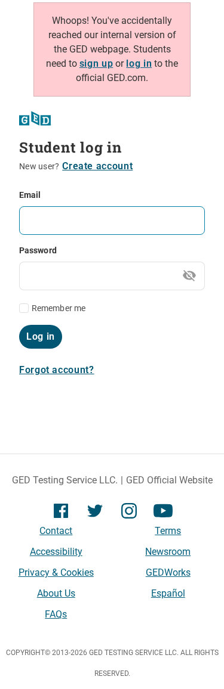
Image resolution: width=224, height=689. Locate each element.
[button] (97, 166)
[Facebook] (60, 509)
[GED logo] (35, 118)
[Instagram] (129, 509)
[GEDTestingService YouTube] (163, 509)
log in (139, 63)
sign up (96, 63)
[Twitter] (95, 509)
